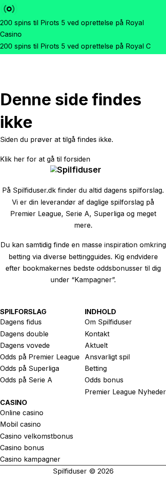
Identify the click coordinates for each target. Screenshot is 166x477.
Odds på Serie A (26, 380)
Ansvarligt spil (107, 357)
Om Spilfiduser (108, 322)
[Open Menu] (115, 71)
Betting (96, 368)
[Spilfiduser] (77, 71)
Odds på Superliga (29, 368)
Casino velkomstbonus (36, 436)
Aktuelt (96, 345)
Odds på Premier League (40, 357)
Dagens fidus (21, 322)
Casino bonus (22, 447)
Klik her (12, 159)
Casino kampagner (30, 459)
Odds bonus (104, 380)
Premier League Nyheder (125, 391)
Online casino (21, 412)
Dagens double (24, 334)
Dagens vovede (25, 345)
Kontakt (97, 334)
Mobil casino (20, 424)
